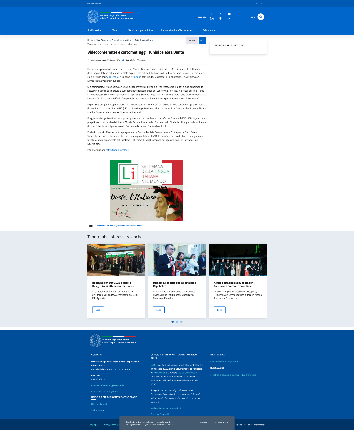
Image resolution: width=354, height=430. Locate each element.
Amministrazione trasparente (224, 361)
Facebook (114, 77)
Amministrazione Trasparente (176, 30)
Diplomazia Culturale (104, 225)
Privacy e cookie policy (113, 424)
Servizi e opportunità (139, 30)
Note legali (93, 424)
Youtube (136, 77)
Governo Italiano (94, 3)
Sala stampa (209, 30)
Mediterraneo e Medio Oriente (129, 225)
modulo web (159, 372)
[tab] (172, 322)
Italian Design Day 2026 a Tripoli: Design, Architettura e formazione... (113, 284)
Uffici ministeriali (99, 404)
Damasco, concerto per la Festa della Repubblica (174, 284)
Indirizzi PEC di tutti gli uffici (104, 391)
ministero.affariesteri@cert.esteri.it (108, 385)
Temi (114, 30)
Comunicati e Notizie (121, 40)
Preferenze (204, 422)
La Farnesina (94, 30)
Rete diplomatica (143, 40)
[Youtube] (228, 14)
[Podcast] (219, 18)
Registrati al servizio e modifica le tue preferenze (233, 374)
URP (154, 365)
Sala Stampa (102, 40)
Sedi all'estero (97, 410)
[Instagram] (211, 18)
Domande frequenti (160, 414)
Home (90, 40)
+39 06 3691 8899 (186, 372)
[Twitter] (219, 14)
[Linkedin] (228, 18)
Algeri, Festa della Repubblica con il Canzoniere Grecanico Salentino (234, 284)
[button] (260, 16)
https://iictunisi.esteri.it (117, 150)
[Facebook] (211, 14)
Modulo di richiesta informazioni (166, 408)
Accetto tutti (221, 422)
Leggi (98, 309)
